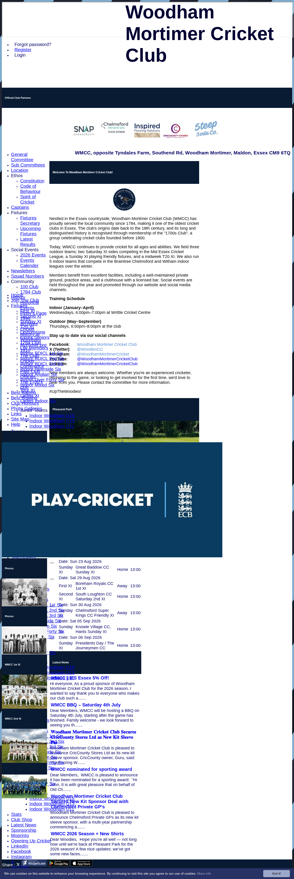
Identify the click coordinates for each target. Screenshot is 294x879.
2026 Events (33, 254)
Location (19, 170)
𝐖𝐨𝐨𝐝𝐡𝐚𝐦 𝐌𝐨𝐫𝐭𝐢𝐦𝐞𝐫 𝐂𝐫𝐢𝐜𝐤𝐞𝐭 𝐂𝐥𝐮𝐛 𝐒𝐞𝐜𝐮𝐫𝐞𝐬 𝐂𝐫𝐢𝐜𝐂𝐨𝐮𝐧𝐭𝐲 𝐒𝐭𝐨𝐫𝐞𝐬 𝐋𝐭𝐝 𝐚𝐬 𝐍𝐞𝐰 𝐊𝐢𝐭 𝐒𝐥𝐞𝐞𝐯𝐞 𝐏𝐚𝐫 (93, 737)
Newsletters (23, 270)
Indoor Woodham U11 (51, 426)
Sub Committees (28, 165)
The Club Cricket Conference (32, 361)
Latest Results (27, 242)
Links (16, 413)
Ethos (17, 175)
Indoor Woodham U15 (51, 415)
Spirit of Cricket (28, 199)
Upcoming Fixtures (30, 231)
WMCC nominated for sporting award (91, 769)
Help (15, 424)
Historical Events (29, 305)
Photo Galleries (26, 408)
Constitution (32, 180)
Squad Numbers (27, 276)
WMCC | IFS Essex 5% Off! (80, 677)
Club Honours (25, 403)
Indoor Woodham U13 (51, 420)
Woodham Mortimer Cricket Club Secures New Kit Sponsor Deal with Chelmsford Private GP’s (89, 801)
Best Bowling (24, 397)
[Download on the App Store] (82, 865)
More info (204, 873)
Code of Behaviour (30, 189)
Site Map (20, 419)
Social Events (25, 249)
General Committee (22, 157)
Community (22, 281)
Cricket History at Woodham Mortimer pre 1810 (33, 340)
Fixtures (19, 212)
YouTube (20, 867)
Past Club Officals (30, 374)
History (18, 297)
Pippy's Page (33, 313)
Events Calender (29, 263)
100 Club (29, 286)
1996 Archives (29, 321)
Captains (20, 207)
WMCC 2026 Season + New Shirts (87, 833)
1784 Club (30, 292)
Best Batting (23, 392)
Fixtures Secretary (30, 220)
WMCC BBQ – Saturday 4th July (86, 704)
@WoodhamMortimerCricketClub (107, 359)
